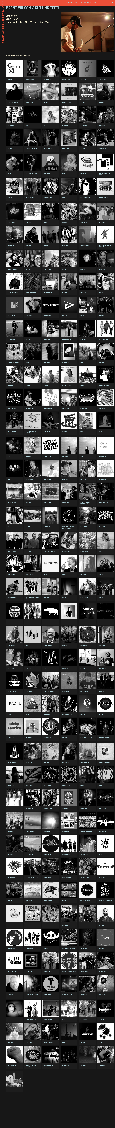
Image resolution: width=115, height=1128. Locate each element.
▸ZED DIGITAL (96, 2)
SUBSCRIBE (68, 2)
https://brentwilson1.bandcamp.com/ (18, 56)
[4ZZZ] (4, 3)
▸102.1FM (86, 2)
